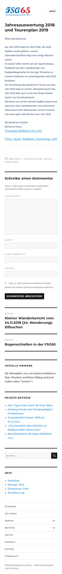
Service (9, 534)
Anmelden (13, 480)
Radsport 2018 (11, 162)
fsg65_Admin (15, 159)
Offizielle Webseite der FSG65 (18, 565)
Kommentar (13, 196)
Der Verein (11, 513)
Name (9, 240)
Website (10, 268)
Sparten (9, 520)
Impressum (11, 556)
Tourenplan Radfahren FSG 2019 (23, 130)
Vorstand (10, 542)
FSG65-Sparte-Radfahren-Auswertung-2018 (31, 138)
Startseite (10, 506)
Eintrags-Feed (16, 484)
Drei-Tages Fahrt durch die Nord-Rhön (30, 405)
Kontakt (9, 549)
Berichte (48, 159)
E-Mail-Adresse (15, 254)
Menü (52, 11)
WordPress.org (16, 492)
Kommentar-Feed (18, 488)
